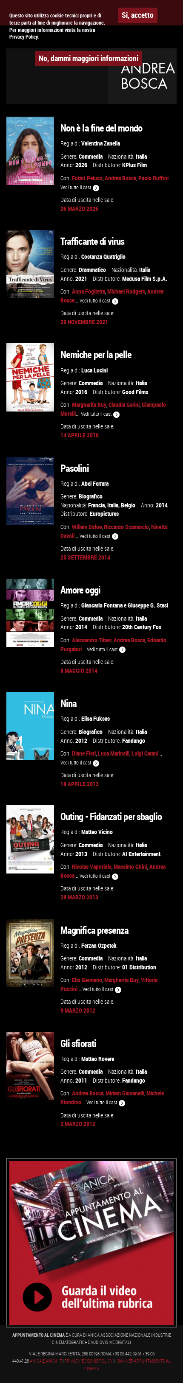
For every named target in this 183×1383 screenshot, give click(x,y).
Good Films (135, 392)
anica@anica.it (46, 1361)
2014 (162, 505)
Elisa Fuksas (95, 718)
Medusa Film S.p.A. (144, 278)
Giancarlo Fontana (102, 605)
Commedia (91, 156)
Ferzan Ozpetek (99, 945)
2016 (81, 392)
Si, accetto (138, 15)
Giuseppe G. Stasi (148, 605)
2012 (81, 740)
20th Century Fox (141, 627)
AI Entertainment (141, 854)
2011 (81, 1080)
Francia (96, 505)
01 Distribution (139, 967)
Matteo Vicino (97, 832)
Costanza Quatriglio (103, 256)
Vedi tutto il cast (76, 187)
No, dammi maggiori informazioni (88, 58)
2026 (81, 165)
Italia (141, 156)
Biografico (91, 496)
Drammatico (92, 270)
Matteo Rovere (97, 1059)
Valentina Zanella (100, 143)
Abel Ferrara (95, 483)
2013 (81, 854)
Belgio (128, 505)
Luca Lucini (94, 370)
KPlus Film (134, 165)
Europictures (104, 514)
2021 (81, 278)
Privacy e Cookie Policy (88, 1361)
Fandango (133, 740)
